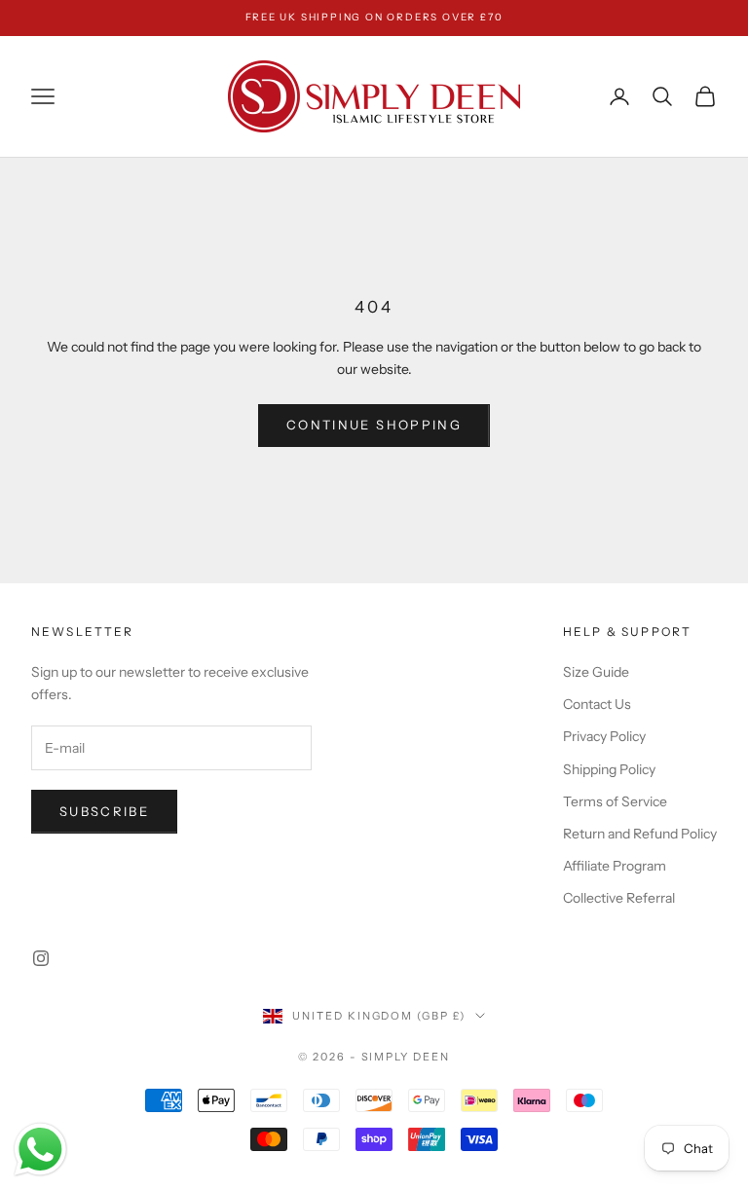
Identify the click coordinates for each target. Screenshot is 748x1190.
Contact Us (597, 704)
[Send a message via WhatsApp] (40, 1149)
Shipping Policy (609, 769)
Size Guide (596, 672)
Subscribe (104, 811)
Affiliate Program (614, 865)
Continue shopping (374, 424)
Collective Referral (619, 898)
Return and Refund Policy (640, 833)
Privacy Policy (604, 736)
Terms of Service (615, 801)
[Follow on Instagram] (41, 958)
